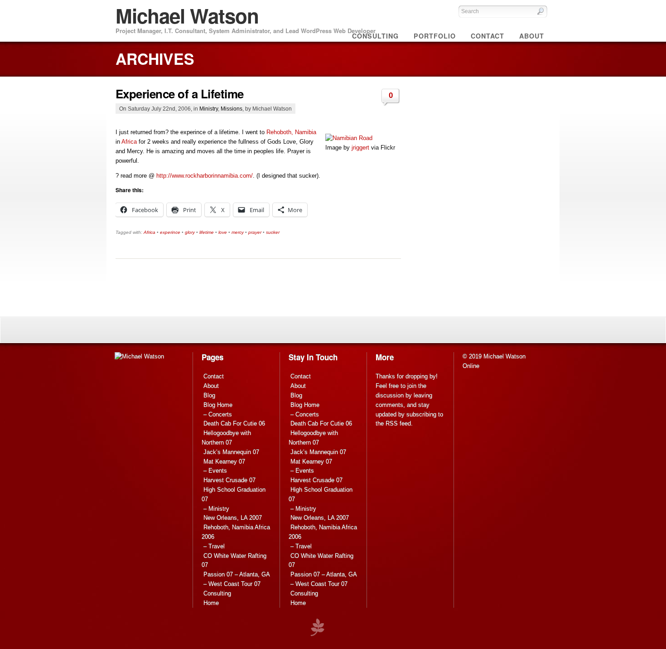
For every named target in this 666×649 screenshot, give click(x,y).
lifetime (206, 232)
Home (211, 603)
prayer (254, 232)
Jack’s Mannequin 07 (231, 452)
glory (190, 232)
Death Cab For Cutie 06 (234, 423)
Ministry (208, 108)
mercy (238, 232)
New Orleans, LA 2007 (232, 517)
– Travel (214, 546)
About (211, 386)
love (222, 232)
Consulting (217, 593)
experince (170, 232)
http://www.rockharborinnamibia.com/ (204, 175)
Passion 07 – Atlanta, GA (236, 574)
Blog (209, 395)
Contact (213, 376)
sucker (273, 232)
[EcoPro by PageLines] (317, 627)
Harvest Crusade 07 (229, 480)
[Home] (139, 356)
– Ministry (216, 508)
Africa (129, 141)
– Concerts (217, 414)
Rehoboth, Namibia (291, 132)
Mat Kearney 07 (224, 461)
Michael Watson (187, 15)
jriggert (360, 147)
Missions (231, 108)
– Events (215, 470)
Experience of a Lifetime (180, 93)
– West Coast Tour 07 (232, 584)
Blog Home (217, 405)
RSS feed (398, 423)
